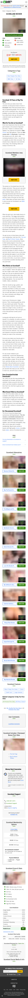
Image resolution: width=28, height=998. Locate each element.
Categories (8, 11)
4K (10, 134)
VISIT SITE (14, 59)
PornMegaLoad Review (9, 509)
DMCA (17, 989)
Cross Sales (14, 829)
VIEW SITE (21, 471)
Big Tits (14, 11)
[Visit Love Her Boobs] (14, 563)
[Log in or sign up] (26, 2)
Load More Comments (14, 724)
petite (4, 199)
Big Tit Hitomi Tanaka (13, 239)
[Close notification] (26, 6)
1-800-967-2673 (10, 801)
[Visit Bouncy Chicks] (14, 468)
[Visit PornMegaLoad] (14, 506)
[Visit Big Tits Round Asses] (14, 487)
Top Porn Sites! (16, 5)
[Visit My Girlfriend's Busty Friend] (14, 582)
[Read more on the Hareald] (14, 986)
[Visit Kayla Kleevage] (14, 639)
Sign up (20, 971)
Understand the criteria (8, 931)
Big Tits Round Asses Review (9, 490)
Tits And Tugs (13, 754)
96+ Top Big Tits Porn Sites (14, 708)
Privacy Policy (22, 989)
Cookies (10, 989)
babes (7, 430)
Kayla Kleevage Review (9, 641)
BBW (23, 201)
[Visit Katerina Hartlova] (14, 601)
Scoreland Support (11, 803)
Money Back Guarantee (12, 367)
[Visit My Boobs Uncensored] (14, 525)
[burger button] (2, 2)
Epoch (10, 808)
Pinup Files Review (9, 622)
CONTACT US (14, 983)
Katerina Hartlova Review (9, 603)
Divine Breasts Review (9, 546)
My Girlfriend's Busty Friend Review (9, 584)
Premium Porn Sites (14, 709)
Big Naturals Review (9, 679)
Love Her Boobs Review (9, 565)
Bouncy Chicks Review (9, 471)
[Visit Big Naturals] (14, 676)
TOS (7, 989)
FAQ (4, 989)
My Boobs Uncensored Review (9, 528)
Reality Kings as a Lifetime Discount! (12, 7)
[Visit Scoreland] (14, 95)
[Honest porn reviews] (7, 2)
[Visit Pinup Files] (14, 620)
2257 (14, 989)
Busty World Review (9, 660)
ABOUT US (14, 979)
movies (4, 132)
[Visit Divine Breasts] (14, 544)
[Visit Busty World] (14, 657)
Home (4, 11)
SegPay (14, 808)
